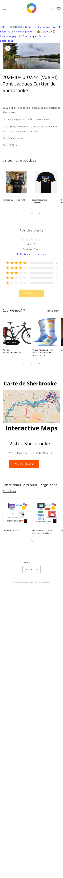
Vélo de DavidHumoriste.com (12, 351)
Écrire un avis (31, 293)
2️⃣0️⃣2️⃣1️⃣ (16, 27)
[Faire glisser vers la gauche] (24, 213)
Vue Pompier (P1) (25, 31)
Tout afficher (53, 310)
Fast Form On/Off (11, 530)
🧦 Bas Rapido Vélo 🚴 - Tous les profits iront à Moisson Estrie (43, 353)
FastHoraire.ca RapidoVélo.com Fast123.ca (34, 582)
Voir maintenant (24, 463)
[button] (4, 8)
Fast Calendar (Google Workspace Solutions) (42, 532)
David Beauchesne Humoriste (40, 201)
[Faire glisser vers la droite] (39, 213)
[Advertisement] (31, 733)
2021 (4, 27)
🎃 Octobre (43, 31)
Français (29, 569)
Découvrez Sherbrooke (37, 27)
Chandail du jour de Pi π (14, 200)
